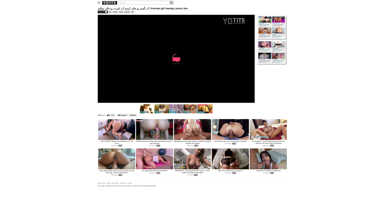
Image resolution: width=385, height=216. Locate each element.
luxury (121, 12)
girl (110, 12)
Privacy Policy (115, 183)
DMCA (108, 183)
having (115, 12)
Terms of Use (123, 183)
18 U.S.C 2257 (102, 183)
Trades (130, 183)
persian (127, 12)
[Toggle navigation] (100, 2)
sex (132, 12)
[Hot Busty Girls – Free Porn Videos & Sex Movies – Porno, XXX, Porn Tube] (110, 2)
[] (171, 3)
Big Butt (102, 12)
